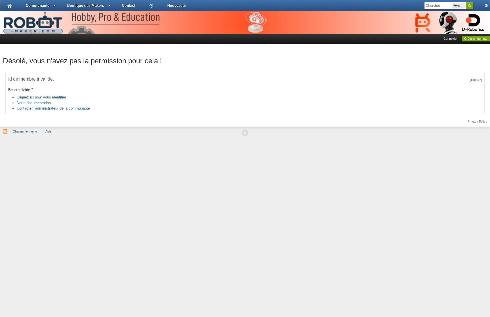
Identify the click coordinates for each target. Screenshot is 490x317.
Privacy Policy (477, 121)
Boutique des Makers (85, 5)
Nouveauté (176, 5)
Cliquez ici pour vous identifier (41, 97)
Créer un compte (475, 38)
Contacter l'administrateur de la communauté (53, 108)
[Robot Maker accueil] (9, 5)
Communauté (37, 5)
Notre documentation (34, 103)
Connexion (450, 38)
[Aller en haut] (245, 132)
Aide (48, 131)
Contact (128, 5)
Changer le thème (25, 131)
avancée (481, 5)
